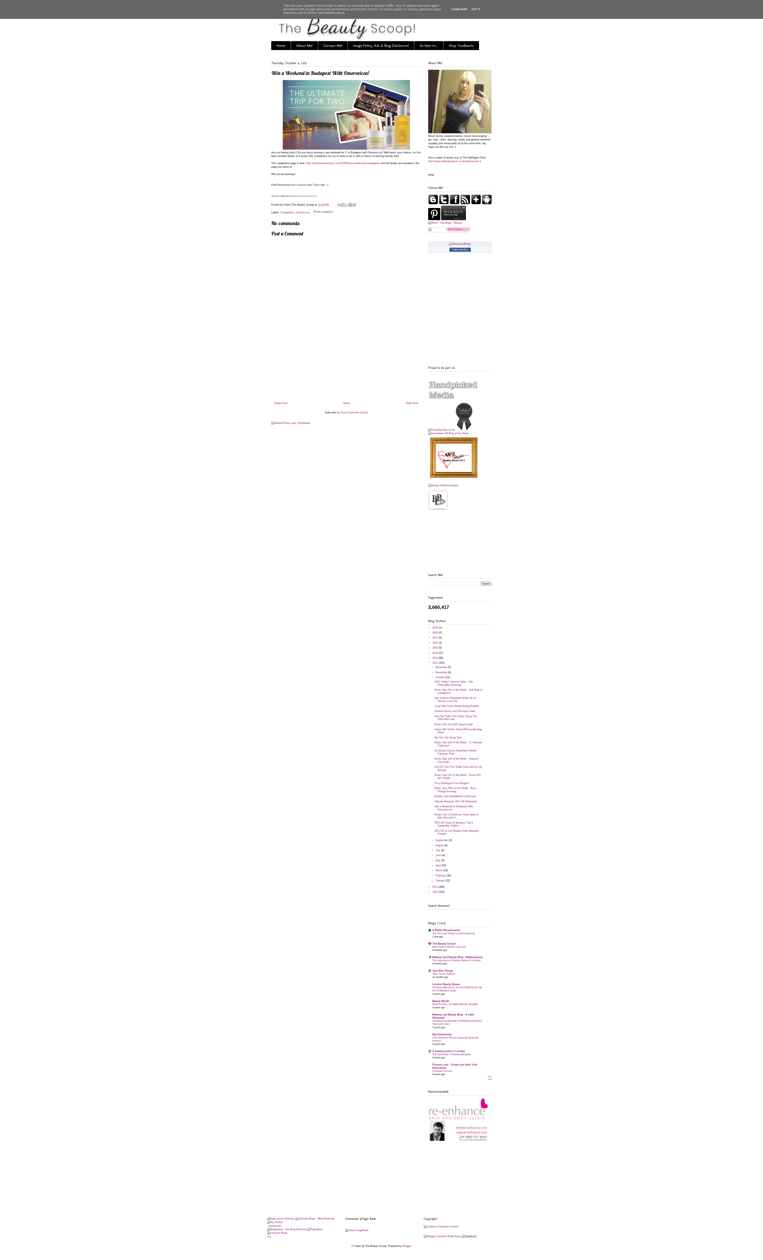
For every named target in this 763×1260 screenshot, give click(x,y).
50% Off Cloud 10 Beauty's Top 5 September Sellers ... (454, 824)
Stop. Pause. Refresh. (444, 974)
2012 (435, 662)
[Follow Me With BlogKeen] (453, 219)
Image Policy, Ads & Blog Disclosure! (381, 46)
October (440, 677)
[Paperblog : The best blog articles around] (314, 1229)
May (438, 860)
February (441, 875)
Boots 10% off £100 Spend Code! (454, 724)
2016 (435, 642)
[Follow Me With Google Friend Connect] (433, 203)
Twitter (316, 184)
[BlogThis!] (343, 205)
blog (269, 1237)
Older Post (412, 403)
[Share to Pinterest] (354, 205)
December (442, 667)
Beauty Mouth (440, 1001)
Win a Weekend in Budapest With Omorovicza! (320, 73)
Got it (476, 9)
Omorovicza (303, 212)
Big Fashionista (442, 1034)
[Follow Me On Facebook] (455, 203)
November (442, 672)
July (438, 850)
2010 (435, 891)
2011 (435, 886)
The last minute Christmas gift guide (451, 1054)
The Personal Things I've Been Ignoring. (453, 933)
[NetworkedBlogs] (460, 243)
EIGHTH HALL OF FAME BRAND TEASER (455, 1004)
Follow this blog (460, 249)
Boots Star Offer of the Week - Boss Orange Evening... (455, 790)
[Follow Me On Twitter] (444, 203)
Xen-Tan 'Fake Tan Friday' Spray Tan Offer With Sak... (456, 718)
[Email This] (339, 205)
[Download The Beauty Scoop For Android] (487, 203)
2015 (435, 647)
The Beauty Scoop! (444, 943)
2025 (435, 627)
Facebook (301, 184)
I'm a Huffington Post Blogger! (452, 783)
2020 (435, 632)
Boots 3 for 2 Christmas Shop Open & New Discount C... (456, 816)
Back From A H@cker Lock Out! (449, 947)
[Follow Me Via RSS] (465, 203)
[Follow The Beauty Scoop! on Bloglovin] (458, 231)
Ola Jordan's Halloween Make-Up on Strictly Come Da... (455, 699)
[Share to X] (347, 205)
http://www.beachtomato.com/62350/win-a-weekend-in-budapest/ (343, 163)
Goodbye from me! (442, 1071)
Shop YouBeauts (461, 46)
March (439, 870)
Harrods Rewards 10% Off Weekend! (456, 801)
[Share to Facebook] (350, 205)
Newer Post (281, 403)
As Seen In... (429, 46)
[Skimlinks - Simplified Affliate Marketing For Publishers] (460, 1232)
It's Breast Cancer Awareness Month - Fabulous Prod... (456, 752)
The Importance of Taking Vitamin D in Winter (456, 960)
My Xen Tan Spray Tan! (448, 737)
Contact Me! (332, 46)
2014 (435, 652)
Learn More (459, 9)
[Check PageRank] (357, 1230)
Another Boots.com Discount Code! (455, 711)
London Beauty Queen (446, 984)
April (439, 865)
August (440, 845)
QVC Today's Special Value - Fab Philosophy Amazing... (454, 683)
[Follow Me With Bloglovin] (476, 203)
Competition (287, 212)
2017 (435, 637)
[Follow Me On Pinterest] (434, 219)
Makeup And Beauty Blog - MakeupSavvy (457, 957)
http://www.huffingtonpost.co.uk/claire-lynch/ (453, 161)
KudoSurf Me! (275, 1226)
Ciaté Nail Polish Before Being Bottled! (457, 706)
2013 (435, 657)
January (440, 880)
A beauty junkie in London (448, 1051)
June (439, 855)
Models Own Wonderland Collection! (455, 796)
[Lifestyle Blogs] (277, 1232)
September (442, 840)
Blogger (406, 1246)
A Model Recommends (446, 930)
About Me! (304, 46)
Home (281, 46)
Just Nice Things (442, 970)
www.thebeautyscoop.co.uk (304, 196)
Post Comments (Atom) (354, 412)
